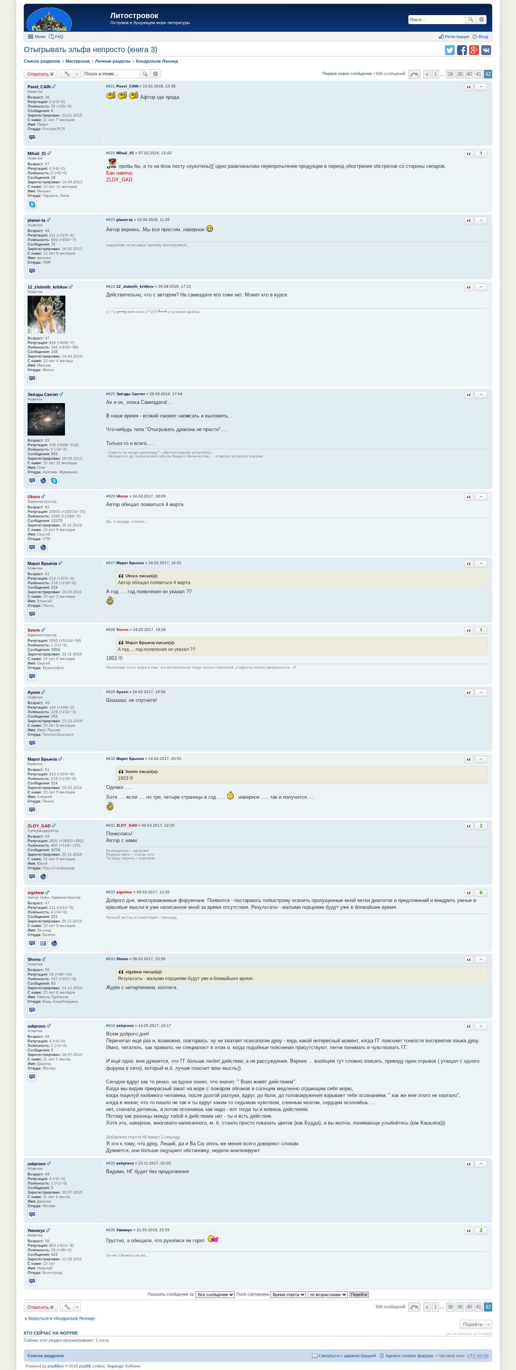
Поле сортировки (253, 1294)
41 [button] (478, 74)
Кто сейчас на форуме (51, 1333)
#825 (110, 394)
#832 (110, 892)
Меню (40, 36)
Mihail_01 (37, 153)
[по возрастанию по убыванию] (328, 1294)
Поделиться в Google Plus (474, 50)
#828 (110, 629)
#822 (110, 153)
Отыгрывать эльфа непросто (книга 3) (91, 49)
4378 (55, 850)
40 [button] (469, 74)
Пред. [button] (427, 74)
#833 (110, 959)
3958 (55, 649)
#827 (110, 563)
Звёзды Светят (43, 394)
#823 (110, 220)
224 (54, 587)
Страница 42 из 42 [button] (414, 74)
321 (54, 916)
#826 (110, 496)
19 (53, 177)
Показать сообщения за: (172, 1294)
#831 (110, 825)
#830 (110, 758)
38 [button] (450, 74)
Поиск (470, 19)
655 (54, 454)
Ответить (38, 74)
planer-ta (36, 220)
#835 (110, 1163)
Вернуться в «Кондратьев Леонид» (61, 1318)
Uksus (34, 496)
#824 (110, 286)
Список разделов (46, 1355)
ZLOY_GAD (39, 826)
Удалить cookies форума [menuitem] (409, 1355)
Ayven (34, 692)
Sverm (34, 630)
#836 (110, 1230)
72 (53, 244)
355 (54, 716)
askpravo (37, 1026)
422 (54, 1254)
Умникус (36, 1230)
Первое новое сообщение (347, 73)
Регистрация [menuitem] (457, 36)
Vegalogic (115, 1366)
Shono (34, 959)
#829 (110, 692)
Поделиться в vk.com (486, 50)
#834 (110, 1025)
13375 (56, 521)
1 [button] (435, 74)
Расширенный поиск (481, 19)
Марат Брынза (42, 563)
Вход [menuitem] (483, 36)
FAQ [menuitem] (59, 36)
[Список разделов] (68, 19)
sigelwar (36, 892)
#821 (110, 86)
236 (54, 352)
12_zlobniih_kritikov (48, 287)
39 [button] (459, 74)
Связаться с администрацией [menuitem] (347, 1355)
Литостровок (134, 15)
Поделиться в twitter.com (450, 50)
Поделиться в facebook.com (462, 50)
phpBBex (56, 1366)
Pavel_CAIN (39, 86)
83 (53, 983)
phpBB (85, 1366)
